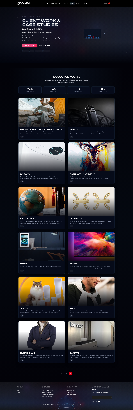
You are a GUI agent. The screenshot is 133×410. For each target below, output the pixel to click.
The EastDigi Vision (71, 390)
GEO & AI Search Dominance (48, 390)
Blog (18, 390)
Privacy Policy (87, 404)
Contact (85, 3)
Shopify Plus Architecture (47, 392)
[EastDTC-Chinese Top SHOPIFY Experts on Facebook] (96, 401)
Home (47, 3)
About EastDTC (55, 3)
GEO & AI (65, 3)
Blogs (78, 3)
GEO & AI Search (45, 45)
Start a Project (30, 45)
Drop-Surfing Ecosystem (47, 396)
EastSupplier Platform (71, 394)
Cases (72, 3)
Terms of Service (80, 404)
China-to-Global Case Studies (48, 394)
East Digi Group (72, 404)
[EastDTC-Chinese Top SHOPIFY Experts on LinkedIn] (99, 401)
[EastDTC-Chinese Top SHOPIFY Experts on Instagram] (93, 401)
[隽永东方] (109, 3)
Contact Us (69, 392)
